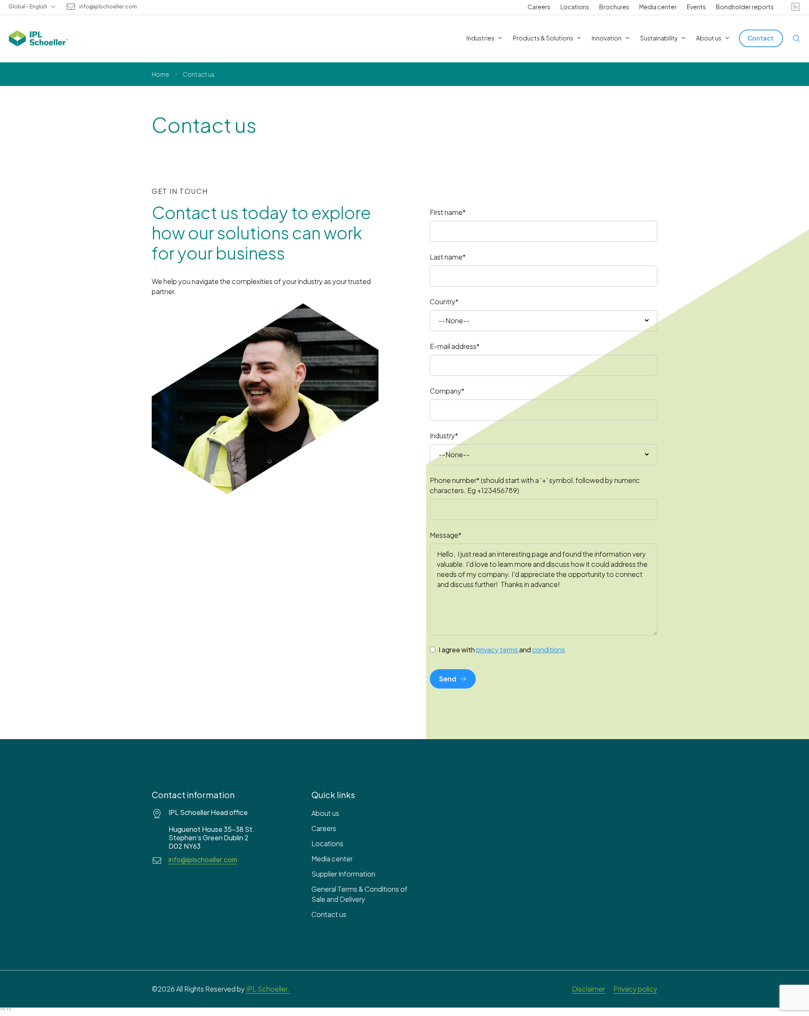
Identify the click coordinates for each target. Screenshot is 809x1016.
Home (160, 74)
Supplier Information (343, 873)
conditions (548, 649)
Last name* (448, 256)
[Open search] (796, 38)
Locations (574, 7)
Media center (658, 7)
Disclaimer (588, 988)
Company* (447, 390)
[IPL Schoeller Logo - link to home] (38, 38)
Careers (539, 7)
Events (696, 7)
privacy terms (497, 649)
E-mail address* (455, 346)
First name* (448, 212)
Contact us (328, 914)
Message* (445, 535)
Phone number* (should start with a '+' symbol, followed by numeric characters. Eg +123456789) (535, 485)
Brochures (614, 7)
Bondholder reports (745, 7)
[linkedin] (795, 7)
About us (325, 813)
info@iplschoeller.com (108, 7)
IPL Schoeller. (267, 988)
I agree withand (502, 650)
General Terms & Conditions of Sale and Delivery (359, 894)
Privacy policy (635, 988)
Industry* (444, 435)
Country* (444, 301)
